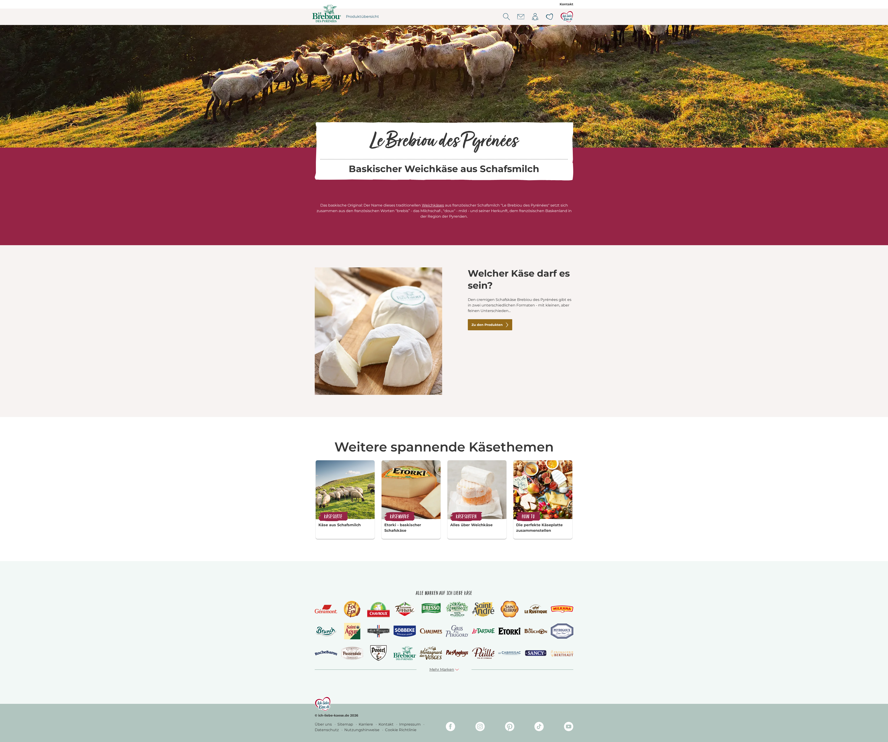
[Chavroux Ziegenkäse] (378, 609)
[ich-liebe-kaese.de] (323, 704)
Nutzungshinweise (362, 730)
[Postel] (378, 653)
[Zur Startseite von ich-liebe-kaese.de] (566, 16)
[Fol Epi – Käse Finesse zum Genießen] (352, 609)
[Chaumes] (431, 631)
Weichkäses (433, 205)
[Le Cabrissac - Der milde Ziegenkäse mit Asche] (509, 653)
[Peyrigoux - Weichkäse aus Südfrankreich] (562, 631)
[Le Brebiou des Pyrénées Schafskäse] (404, 653)
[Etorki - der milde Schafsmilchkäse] (509, 631)
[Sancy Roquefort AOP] (535, 653)
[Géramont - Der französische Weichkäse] (326, 609)
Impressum (410, 724)
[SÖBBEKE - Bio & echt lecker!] (404, 631)
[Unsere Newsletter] (520, 16)
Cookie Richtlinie (400, 730)
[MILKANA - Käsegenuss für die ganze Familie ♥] (562, 609)
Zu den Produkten (487, 325)
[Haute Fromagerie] (378, 631)
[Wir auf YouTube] (568, 727)
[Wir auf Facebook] (450, 727)
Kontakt (566, 4)
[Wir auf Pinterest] (509, 727)
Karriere (366, 724)
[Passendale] (352, 653)
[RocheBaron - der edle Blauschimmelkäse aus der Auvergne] (326, 653)
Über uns (324, 724)
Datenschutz (327, 730)
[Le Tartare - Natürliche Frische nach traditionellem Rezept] (483, 631)
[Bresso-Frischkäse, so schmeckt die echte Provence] (431, 609)
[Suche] (506, 16)
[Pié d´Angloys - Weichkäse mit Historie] (457, 653)
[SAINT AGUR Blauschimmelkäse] (352, 631)
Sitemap (345, 724)
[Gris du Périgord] (457, 631)
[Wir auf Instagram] (480, 727)
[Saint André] (483, 609)
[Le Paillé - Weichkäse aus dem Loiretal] (483, 653)
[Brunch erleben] (326, 631)
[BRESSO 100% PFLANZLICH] (457, 609)
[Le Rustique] (535, 609)
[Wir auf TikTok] (539, 727)
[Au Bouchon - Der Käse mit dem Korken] (535, 631)
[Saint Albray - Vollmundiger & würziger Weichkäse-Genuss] (509, 609)
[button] (444, 669)
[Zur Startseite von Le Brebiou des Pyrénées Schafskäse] (326, 13)
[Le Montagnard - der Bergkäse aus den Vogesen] (431, 653)
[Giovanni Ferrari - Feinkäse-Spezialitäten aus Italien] (404, 609)
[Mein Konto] (535, 16)
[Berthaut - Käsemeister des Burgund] (562, 653)
